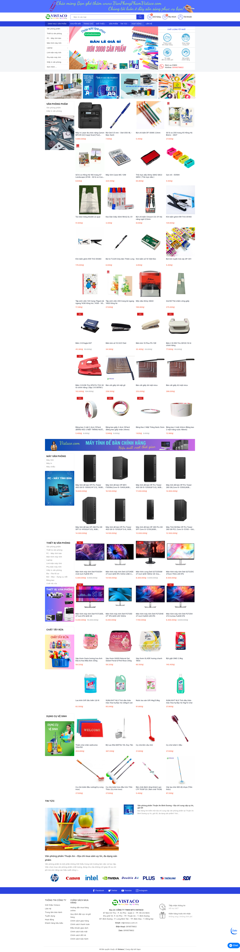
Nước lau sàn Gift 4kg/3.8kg (148, 700)
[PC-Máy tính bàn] (59, 488)
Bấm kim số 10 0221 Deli (116, 343)
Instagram (142, 890)
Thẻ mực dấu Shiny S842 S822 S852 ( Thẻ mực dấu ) (149, 176)
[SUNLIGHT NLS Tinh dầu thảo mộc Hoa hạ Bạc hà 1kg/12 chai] (180, 683)
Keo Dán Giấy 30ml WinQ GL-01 (119, 217)
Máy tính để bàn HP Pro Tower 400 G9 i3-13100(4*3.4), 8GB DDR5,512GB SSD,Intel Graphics (119, 528)
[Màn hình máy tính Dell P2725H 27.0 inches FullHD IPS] (180, 596)
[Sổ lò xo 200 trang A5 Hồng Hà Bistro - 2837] (180, 115)
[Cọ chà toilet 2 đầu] (180, 727)
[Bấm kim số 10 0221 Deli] (120, 326)
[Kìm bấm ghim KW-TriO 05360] (90, 241)
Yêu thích (171, 17)
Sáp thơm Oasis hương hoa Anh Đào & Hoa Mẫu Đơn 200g (89, 659)
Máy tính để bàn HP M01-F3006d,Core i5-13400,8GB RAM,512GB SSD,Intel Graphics (119, 486)
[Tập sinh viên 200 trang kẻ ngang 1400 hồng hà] (120, 283)
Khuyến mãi (75, 24)
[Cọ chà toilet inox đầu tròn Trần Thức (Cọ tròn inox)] (120, 770)
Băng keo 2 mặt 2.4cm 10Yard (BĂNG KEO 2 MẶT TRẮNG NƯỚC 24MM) (90, 428)
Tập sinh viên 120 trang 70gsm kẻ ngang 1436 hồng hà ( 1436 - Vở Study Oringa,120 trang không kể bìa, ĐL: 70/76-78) (90, 302)
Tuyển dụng (50, 916)
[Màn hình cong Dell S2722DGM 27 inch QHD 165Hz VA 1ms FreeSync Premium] (150, 554)
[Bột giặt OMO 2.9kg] (180, 641)
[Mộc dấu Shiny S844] (150, 283)
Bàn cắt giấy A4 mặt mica (147, 385)
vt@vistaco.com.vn (129, 923)
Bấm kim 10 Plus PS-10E (146, 343)
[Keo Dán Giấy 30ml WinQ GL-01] (120, 199)
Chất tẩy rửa (51, 584)
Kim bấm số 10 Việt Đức (146, 259)
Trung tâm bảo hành (53, 912)
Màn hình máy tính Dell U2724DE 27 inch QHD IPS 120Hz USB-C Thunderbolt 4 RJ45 (120, 573)
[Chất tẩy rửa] (59, 652)
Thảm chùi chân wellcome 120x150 (87, 746)
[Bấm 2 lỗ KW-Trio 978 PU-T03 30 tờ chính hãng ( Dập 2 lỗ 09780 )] (90, 368)
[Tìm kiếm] (140, 16)
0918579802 (178, 67)
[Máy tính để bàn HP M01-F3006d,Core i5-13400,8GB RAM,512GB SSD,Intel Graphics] (120, 467)
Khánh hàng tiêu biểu (54, 923)
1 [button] (109, 67)
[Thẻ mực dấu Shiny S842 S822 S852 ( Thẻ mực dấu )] (150, 157)
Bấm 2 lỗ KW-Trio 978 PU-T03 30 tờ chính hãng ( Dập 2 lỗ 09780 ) (90, 386)
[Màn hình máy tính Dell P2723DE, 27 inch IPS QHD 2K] (90, 596)
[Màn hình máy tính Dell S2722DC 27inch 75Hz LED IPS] (180, 554)
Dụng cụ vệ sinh (56, 716)
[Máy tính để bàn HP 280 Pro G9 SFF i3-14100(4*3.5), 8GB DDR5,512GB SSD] (90, 510)
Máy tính (50, 460)
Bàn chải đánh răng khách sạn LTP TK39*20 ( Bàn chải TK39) (149, 788)
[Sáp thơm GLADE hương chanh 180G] (150, 641)
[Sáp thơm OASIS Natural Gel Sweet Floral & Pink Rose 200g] (120, 641)
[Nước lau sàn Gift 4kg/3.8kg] (150, 683)
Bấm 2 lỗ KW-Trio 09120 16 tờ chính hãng (178, 344)
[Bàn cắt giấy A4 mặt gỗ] (120, 368)
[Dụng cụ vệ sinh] (59, 738)
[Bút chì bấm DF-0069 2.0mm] (150, 115)
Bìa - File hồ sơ (52, 574)
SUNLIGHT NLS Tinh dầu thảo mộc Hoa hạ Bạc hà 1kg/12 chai (179, 701)
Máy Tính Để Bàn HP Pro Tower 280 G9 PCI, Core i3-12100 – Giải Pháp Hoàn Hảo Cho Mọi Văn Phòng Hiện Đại (180, 528)
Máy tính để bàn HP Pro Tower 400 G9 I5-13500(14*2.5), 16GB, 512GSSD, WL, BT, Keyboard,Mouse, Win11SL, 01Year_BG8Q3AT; (89, 486)
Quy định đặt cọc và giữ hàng (80, 915)
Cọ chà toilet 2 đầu (174, 745)
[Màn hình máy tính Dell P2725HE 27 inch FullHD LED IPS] (150, 596)
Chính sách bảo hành (79, 939)
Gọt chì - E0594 (173, 175)
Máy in (49, 463)
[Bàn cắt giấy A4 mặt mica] (150, 368)
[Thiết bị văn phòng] (59, 604)
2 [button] (112, 67)
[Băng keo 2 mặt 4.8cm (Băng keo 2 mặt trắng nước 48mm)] (180, 410)
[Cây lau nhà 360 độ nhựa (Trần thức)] (180, 770)
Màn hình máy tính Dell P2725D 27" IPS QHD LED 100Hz (119, 615)
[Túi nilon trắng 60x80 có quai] (90, 199)
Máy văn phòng (56, 456)
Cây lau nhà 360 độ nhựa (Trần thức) (179, 788)
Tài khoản (187, 17)
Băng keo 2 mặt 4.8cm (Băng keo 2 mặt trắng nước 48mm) (180, 428)
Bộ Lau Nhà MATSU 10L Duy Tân (119, 745)
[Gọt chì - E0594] (180, 157)
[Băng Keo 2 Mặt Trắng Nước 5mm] (150, 410)
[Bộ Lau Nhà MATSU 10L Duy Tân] (120, 727)
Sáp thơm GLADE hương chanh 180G (149, 659)
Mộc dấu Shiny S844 (145, 301)
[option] (113, 47)
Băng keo (50, 580)
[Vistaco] (120, 6)
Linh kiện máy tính (54, 53)
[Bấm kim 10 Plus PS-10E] (150, 326)
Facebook (99, 890)
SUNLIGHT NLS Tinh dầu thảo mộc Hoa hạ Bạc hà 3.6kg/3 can (119, 701)
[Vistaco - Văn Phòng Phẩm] (59, 132)
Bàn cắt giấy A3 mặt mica (177, 385)
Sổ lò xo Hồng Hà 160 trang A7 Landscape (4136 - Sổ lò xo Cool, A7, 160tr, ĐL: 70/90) (90, 176)
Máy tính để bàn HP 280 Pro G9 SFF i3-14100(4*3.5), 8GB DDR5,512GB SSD (89, 528)
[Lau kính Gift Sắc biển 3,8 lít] (90, 683)
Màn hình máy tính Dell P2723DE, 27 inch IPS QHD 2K (90, 615)
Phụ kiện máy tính (54, 57)
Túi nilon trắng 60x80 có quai (88, 217)
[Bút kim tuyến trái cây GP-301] (180, 241)
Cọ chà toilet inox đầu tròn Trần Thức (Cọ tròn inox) (119, 788)
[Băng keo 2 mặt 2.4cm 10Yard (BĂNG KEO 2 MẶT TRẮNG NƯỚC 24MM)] (90, 410)
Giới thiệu (100, 24)
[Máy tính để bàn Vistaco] (120, 445)
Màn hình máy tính (54, 43)
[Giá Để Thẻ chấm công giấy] (180, 283)
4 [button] (118, 67)
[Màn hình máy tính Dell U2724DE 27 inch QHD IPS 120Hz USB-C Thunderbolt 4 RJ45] (120, 554)
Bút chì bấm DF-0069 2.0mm (148, 133)
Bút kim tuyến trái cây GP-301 (178, 259)
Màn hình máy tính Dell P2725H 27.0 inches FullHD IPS (179, 615)
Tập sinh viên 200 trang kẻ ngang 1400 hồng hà (120, 302)
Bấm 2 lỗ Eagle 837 (84, 343)
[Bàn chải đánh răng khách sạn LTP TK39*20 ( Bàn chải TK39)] (150, 770)
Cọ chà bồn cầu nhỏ (144, 745)
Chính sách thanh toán (80, 924)
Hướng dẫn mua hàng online (79, 909)
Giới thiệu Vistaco (52, 905)
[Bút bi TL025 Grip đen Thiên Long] (120, 241)
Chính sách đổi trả (78, 935)
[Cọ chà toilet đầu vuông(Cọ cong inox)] (90, 770)
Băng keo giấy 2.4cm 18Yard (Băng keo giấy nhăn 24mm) (118, 428)
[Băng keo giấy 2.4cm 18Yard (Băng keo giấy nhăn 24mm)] (120, 410)
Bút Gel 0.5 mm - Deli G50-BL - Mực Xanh (119, 134)
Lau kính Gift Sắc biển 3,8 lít (87, 700)
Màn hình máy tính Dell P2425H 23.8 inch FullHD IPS (89, 573)
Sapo (138, 949)
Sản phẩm (113, 24)
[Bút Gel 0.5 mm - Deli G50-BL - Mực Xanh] (120, 115)
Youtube (128, 890)
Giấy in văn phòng (54, 62)
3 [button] (115, 67)
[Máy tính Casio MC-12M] (120, 157)
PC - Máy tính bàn (54, 38)
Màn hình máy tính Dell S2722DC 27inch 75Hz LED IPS (180, 573)
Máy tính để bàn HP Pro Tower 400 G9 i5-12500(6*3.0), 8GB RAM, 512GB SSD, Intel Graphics (149, 486)
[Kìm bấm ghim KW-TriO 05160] (180, 199)
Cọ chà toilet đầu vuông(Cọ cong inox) (90, 788)
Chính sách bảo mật (78, 932)
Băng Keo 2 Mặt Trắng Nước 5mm (150, 427)
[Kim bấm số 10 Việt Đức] (150, 241)
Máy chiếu (50, 467)
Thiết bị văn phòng (54, 34)
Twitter (114, 890)
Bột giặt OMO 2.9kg (174, 658)
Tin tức (124, 24)
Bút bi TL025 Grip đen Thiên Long (120, 259)
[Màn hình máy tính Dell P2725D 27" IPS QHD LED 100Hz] (120, 596)
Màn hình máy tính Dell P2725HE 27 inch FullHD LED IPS (150, 615)
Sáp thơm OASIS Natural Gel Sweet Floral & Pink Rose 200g (119, 659)
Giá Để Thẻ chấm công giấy (177, 301)
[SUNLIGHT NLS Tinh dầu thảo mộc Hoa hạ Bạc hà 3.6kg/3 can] (120, 683)
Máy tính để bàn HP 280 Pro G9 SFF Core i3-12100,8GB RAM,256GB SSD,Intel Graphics (149, 528)
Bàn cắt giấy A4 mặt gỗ (116, 385)
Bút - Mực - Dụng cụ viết (57, 577)
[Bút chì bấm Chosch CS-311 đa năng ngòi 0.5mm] (150, 199)
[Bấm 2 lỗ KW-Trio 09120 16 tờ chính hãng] (180, 326)
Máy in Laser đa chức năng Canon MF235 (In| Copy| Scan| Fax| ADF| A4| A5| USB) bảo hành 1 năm (90, 134)
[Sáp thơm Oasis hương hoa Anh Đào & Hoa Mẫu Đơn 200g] (90, 641)
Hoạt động (137, 24)
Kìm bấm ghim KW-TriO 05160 (179, 217)
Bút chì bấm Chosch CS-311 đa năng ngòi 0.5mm (149, 218)
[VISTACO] (57, 17)
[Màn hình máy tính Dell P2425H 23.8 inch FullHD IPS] (90, 554)
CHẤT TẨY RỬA (54, 629)
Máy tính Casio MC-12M (116, 175)
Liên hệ (149, 24)
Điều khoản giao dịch (79, 928)
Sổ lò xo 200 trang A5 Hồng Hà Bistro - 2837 (179, 134)
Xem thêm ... (52, 67)
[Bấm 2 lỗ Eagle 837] (90, 326)
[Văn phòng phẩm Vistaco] (113, 47)
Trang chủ (88, 24)
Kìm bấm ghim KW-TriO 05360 (88, 259)
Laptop (49, 48)
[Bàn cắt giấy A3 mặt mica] (180, 368)
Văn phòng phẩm (53, 29)
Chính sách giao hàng (79, 921)
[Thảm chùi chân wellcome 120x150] (90, 727)
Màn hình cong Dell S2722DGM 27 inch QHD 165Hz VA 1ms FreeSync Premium (149, 573)
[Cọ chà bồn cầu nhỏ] (150, 727)
